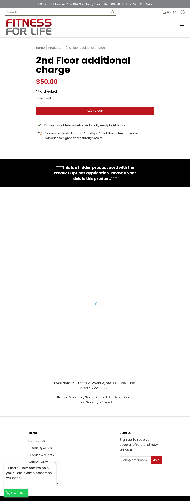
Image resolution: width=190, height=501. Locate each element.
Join (156, 460)
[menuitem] (169, 12)
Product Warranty (41, 455)
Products (54, 48)
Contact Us (36, 441)
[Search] (113, 12)
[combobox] (57, 12)
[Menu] (181, 26)
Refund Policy (38, 462)
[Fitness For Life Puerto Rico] (29, 26)
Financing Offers (40, 448)
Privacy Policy (38, 476)
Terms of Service (40, 469)
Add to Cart (95, 111)
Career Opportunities (43, 483)
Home (40, 48)
